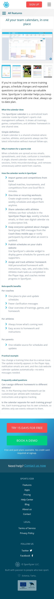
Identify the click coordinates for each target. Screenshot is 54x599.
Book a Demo (27, 441)
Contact (27, 513)
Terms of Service (27, 528)
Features (27, 484)
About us (27, 509)
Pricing (27, 494)
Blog (27, 504)
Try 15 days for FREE (27, 428)
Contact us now (35, 466)
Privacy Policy (27, 533)
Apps (27, 489)
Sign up (34, 4)
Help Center (27, 499)
